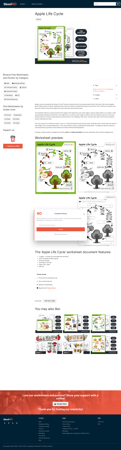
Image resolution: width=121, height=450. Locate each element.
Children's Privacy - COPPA (70, 428)
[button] (84, 214)
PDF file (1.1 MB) (50, 301)
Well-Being (42, 433)
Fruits (95, 91)
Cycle (100, 89)
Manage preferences (60, 234)
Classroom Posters (44, 431)
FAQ (99, 424)
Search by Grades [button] (37, 4)
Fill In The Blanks (107, 89)
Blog (40, 440)
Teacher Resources (44, 438)
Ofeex (16, 446)
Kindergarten (17, 115)
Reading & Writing (44, 424)
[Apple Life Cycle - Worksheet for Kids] (55, 167)
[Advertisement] (105, 49)
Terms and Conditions (68, 422)
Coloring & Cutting (44, 426)
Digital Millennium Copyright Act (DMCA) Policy (75, 433)
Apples (95, 89)
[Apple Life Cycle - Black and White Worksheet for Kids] (97, 167)
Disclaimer (65, 431)
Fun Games (42, 435)
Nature (102, 91)
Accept (61, 229)
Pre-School (7, 115)
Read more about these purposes (47, 225)
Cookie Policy (66, 426)
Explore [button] (22, 4)
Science (38, 19)
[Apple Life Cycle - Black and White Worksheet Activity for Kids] (97, 221)
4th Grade (16, 123)
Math (40, 422)
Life (98, 91)
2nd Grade (16, 119)
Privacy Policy (66, 424)
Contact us (101, 422)
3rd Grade (7, 123)
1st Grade (7, 119)
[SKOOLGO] (10, 4)
